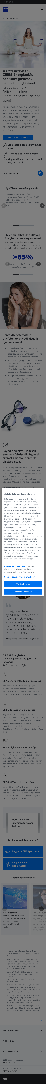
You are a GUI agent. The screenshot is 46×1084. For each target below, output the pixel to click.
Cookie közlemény (12, 577)
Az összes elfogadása (23, 592)
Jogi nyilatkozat (28, 577)
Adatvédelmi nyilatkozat (14, 566)
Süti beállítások (23, 584)
